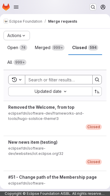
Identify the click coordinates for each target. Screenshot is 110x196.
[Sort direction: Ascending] (97, 91)
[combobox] (50, 91)
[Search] (97, 79)
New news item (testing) (32, 142)
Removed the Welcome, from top (41, 107)
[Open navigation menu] (16, 7)
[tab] (17, 47)
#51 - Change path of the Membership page (52, 177)
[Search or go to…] (93, 7)
